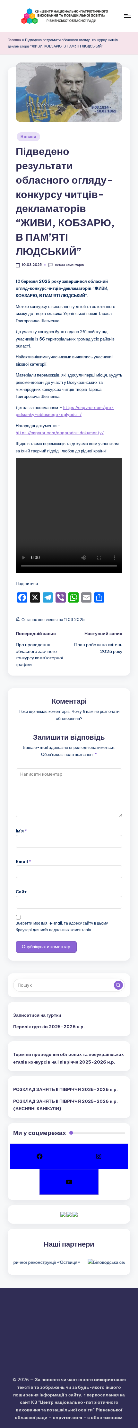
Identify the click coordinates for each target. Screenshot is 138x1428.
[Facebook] (39, 1156)
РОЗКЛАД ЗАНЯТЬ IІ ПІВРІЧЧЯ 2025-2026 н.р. (65, 1089)
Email (23, 861)
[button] (118, 985)
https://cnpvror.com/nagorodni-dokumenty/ (60, 432)
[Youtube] (69, 1182)
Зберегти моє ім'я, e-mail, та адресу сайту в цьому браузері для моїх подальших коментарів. (62, 926)
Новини (28, 136)
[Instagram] (98, 1156)
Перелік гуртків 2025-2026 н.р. (49, 1026)
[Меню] (127, 16)
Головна (14, 40)
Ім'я (21, 831)
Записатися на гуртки (37, 1015)
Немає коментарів (69, 265)
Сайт (21, 892)
